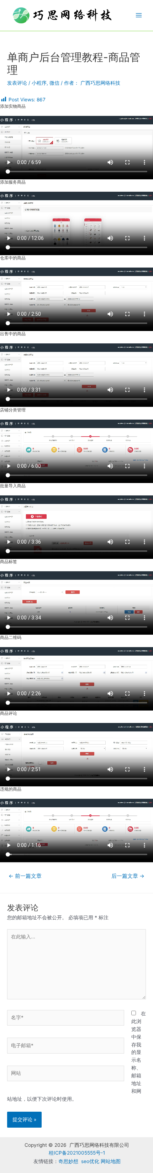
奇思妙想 (68, 1161)
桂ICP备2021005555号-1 (77, 1153)
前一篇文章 (25, 876)
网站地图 (111, 1161)
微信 (54, 83)
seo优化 (90, 1161)
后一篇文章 (127, 876)
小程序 (39, 83)
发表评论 (17, 83)
